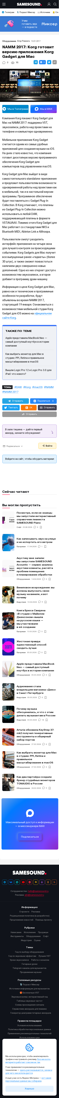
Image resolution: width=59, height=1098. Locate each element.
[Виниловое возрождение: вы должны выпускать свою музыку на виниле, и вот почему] (8, 594)
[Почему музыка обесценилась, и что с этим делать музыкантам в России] (8, 714)
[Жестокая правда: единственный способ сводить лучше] (8, 646)
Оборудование (9, 41)
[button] (36, 62)
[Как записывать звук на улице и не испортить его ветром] (8, 542)
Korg (28, 387)
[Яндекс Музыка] (35, 882)
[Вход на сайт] (49, 4)
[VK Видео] (29, 882)
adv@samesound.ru (34, 895)
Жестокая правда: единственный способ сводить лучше (31, 644)
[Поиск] (54, 4)
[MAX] (17, 882)
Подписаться (30, 836)
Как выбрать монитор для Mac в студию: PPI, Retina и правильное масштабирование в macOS (24, 357)
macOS (38, 387)
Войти (48, 445)
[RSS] (54, 882)
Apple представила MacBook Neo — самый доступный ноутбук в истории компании (27, 341)
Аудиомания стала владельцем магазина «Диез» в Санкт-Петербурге (36, 689)
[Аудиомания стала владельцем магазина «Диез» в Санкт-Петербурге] (8, 691)
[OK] (48, 882)
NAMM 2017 (11, 391)
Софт (19, 527)
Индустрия (21, 602)
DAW (19, 387)
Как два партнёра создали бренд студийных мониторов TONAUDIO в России (36, 780)
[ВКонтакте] (10, 882)
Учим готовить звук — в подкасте (29, 24)
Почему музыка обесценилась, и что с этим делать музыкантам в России (36, 712)
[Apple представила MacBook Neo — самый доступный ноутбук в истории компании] (8, 669)
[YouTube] (23, 882)
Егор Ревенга (23, 41)
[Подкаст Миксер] (41, 882)
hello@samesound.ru (38, 891)
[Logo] (29, 4)
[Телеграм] (4, 882)
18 (43, 720)
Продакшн (21, 546)
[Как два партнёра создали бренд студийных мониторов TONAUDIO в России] (8, 782)
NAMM (50, 387)
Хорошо (29, 1088)
